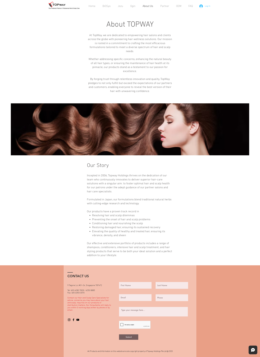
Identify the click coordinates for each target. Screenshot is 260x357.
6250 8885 (90, 290)
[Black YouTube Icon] (77, 319)
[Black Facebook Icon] (73, 319)
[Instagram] (69, 319)
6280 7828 (79, 290)
